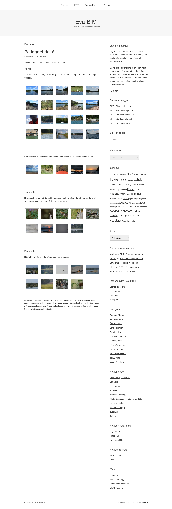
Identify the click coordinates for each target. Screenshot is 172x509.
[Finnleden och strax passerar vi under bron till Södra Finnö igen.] (62, 134)
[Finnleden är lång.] (92, 90)
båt (55, 300)
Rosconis (114, 295)
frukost (114, 179)
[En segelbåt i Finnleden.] (62, 119)
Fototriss (64, 5)
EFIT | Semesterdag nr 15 (121, 110)
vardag (115, 220)
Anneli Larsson (116, 319)
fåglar (79, 300)
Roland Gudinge (117, 407)
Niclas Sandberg (117, 344)
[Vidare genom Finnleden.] (62, 90)
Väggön (49, 309)
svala (89, 306)
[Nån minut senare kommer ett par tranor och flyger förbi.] (62, 269)
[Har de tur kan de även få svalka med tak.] (32, 134)
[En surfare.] (77, 119)
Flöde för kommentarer (120, 483)
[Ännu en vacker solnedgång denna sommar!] (92, 169)
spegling (67, 306)
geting (26, 303)
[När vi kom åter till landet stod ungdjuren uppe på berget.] (47, 169)
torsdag (114, 215)
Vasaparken (126, 221)
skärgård (48, 306)
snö (142, 202)
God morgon (132, 180)
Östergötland (74, 303)
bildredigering (114, 175)
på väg (139, 198)
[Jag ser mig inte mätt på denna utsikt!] (32, 284)
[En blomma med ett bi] (32, 214)
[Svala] (77, 214)
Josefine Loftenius (118, 336)
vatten (133, 220)
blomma (66, 300)
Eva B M (86, 21)
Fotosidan (114, 435)
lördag (131, 189)
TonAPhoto (115, 357)
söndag (114, 211)
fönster (123, 179)
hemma (115, 184)
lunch (112, 189)
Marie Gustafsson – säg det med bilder (127, 398)
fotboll (135, 174)
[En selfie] (32, 119)
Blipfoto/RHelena (117, 286)
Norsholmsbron (116, 198)
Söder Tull (127, 207)
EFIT (76, 5)
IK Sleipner (107, 5)
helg (139, 179)
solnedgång (58, 306)
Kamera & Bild (116, 440)
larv (54, 303)
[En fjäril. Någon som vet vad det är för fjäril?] (62, 214)
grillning (43, 303)
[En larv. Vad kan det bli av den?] (92, 214)
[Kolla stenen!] (47, 105)
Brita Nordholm (116, 327)
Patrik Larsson (116, 349)
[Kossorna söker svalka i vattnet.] (92, 119)
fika (129, 174)
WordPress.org (116, 487)
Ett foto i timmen (117, 455)
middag (114, 193)
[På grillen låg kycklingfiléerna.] (77, 169)
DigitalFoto (115, 431)
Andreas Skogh (117, 314)
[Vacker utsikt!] (62, 105)
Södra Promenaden (139, 206)
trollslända (34, 309)
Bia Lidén (114, 381)
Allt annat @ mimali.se (120, 377)
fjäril (93, 300)
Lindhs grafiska (117, 340)
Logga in (114, 475)
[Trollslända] (47, 214)
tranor (26, 309)
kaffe (136, 184)
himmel (122, 185)
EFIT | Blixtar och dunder (121, 106)
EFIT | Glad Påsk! (127, 271)
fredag (143, 174)
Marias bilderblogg (118, 394)
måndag (136, 194)
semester (125, 203)
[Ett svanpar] (77, 90)
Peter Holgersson (118, 353)
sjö (133, 203)
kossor (49, 303)
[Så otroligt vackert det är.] (92, 269)
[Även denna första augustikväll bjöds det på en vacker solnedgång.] (47, 228)
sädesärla (85, 303)
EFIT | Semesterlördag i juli (122, 114)
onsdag (127, 198)
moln (122, 193)
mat (137, 189)
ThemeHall (143, 502)
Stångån (120, 207)
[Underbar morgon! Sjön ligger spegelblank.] (32, 269)
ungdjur (42, 309)
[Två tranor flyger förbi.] (62, 228)
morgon (128, 194)
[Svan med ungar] (47, 134)
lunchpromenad (120, 189)
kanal (141, 184)
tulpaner (126, 215)
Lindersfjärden (62, 303)
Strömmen (75, 306)
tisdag (136, 211)
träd (121, 215)
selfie (42, 306)
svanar (95, 306)
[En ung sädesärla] (32, 228)
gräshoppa (34, 303)
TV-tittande (134, 215)
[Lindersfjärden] (77, 134)
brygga (73, 300)
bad (51, 300)
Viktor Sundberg (117, 362)
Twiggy (113, 416)
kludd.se (113, 390)
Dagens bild (90, 5)
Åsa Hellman (116, 323)
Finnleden (86, 300)
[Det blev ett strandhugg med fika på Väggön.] (32, 105)
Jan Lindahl (115, 291)
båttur (59, 300)
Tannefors (125, 211)
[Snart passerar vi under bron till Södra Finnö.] (47, 90)
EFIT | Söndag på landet (121, 118)
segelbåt (35, 306)
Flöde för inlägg (117, 479)
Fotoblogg (37, 300)
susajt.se (114, 299)
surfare (83, 306)
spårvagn (113, 206)
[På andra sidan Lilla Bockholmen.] (92, 105)
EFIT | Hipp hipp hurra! (120, 123)
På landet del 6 (39, 51)
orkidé (133, 198)
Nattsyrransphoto (117, 403)
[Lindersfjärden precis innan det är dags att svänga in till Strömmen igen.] (92, 134)
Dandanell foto (116, 332)
